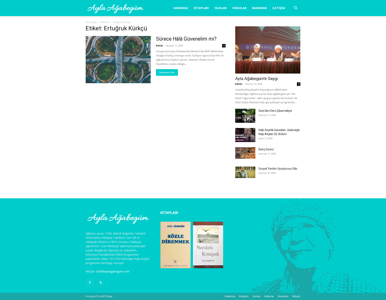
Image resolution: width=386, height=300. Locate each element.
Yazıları (220, 8)
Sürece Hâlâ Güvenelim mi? (186, 39)
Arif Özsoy (106, 296)
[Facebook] (90, 283)
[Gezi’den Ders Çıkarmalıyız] (245, 116)
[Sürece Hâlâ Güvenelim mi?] (118, 59)
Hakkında (180, 8)
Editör (159, 45)
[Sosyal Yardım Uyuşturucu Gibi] (245, 172)
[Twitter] (100, 283)
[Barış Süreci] (245, 153)
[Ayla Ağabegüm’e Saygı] (267, 50)
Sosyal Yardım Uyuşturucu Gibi (278, 168)
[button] (295, 8)
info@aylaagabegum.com (112, 271)
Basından (259, 8)
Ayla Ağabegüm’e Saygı (256, 78)
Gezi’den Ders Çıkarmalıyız (275, 110)
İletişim (278, 8)
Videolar (239, 8)
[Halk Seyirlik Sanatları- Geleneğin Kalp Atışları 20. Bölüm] (245, 135)
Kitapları (201, 8)
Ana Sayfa (91, 22)
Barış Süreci (266, 149)
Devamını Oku (167, 72)
